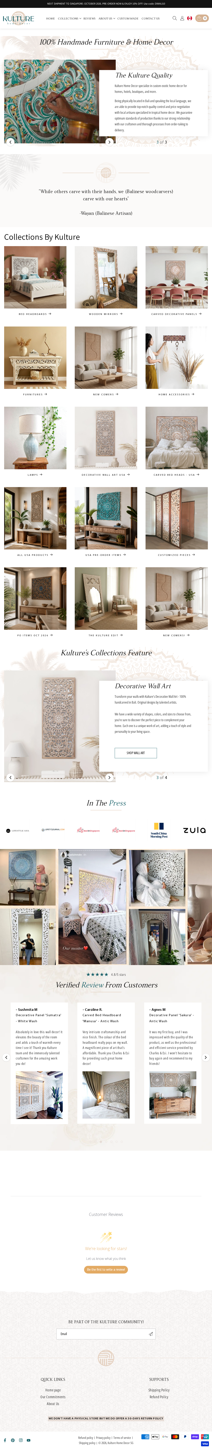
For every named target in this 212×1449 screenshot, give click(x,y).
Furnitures (33, 394)
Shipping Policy (159, 1390)
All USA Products (32, 555)
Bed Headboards (33, 314)
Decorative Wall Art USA (103, 475)
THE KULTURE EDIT (103, 635)
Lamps (33, 475)
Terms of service (122, 1438)
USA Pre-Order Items (104, 555)
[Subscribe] (150, 1334)
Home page (53, 1390)
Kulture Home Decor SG (120, 1443)
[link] (17, 830)
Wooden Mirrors (103, 314)
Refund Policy (159, 1396)
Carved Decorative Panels (174, 314)
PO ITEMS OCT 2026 (32, 635)
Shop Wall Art (136, 753)
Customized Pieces (174, 555)
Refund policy (85, 1438)
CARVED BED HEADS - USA (174, 475)
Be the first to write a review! (106, 1269)
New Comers (103, 394)
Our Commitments (53, 1396)
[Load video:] (39, 1095)
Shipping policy (87, 1443)
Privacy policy (103, 1438)
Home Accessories (174, 394)
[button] (69, 18)
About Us (53, 1403)
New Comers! (174, 635)
